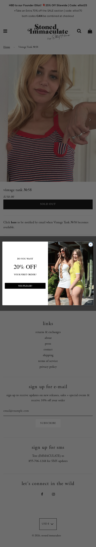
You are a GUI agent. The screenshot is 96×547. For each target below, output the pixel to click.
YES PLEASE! (25, 285)
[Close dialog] (91, 245)
